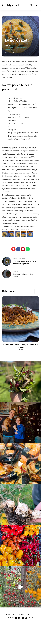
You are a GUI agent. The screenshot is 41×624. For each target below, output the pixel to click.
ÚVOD (8, 615)
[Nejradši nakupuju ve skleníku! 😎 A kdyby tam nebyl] (20, 586)
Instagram (19, 618)
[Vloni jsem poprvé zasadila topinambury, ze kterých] (20, 504)
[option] (20, 323)
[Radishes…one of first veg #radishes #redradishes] (20, 381)
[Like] (13, 249)
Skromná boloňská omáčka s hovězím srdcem (20, 345)
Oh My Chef (10, 5)
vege (25, 47)
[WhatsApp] (28, 249)
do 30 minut (9, 47)
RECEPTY (19, 47)
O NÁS (33, 615)
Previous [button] (32, 291)
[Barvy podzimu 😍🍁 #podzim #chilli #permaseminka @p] (20, 545)
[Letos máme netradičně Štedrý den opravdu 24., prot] (20, 422)
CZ (29, 618)
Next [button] (36, 291)
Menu (36, 5)
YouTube (22, 618)
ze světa (8, 49)
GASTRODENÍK (24, 615)
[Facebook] (18, 249)
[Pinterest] (23, 249)
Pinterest (26, 618)
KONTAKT (10, 618)
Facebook (16, 618)
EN (33, 618)
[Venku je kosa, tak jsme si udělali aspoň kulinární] (20, 463)
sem (10, 77)
